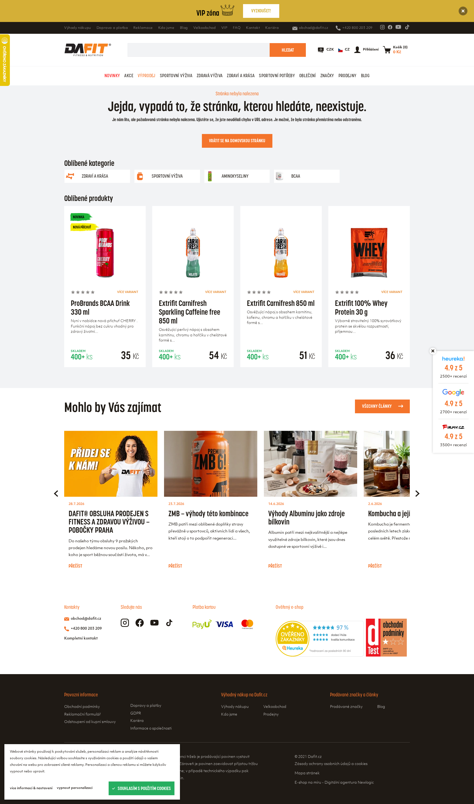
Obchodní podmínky (82, 707)
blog (365, 75)
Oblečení (307, 75)
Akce (128, 75)
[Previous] (56, 493)
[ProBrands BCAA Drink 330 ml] (105, 254)
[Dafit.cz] (87, 50)
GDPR (135, 713)
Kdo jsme (166, 28)
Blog (184, 28)
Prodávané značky (346, 707)
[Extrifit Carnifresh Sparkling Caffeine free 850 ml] (193, 254)
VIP (224, 28)
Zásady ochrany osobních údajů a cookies (331, 764)
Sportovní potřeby (277, 75)
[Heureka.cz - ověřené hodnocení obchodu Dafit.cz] (320, 655)
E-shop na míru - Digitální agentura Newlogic (334, 783)
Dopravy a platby (145, 706)
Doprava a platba (112, 28)
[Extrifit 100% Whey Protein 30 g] (369, 254)
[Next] (417, 493)
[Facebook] (390, 27)
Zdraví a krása (241, 75)
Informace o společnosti (151, 728)
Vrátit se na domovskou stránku (237, 140)
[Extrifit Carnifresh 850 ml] (281, 254)
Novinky (112, 75)
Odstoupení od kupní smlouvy (90, 722)
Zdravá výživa (209, 75)
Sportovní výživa (176, 75)
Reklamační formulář (82, 714)
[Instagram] (382, 27)
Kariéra (272, 28)
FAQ (237, 28)
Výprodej (147, 75)
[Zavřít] (463, 11)
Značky (327, 75)
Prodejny (347, 75)
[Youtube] (398, 27)
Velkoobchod (204, 28)
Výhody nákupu (77, 28)
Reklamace (143, 28)
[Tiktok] (407, 27)
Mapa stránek (307, 773)
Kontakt (253, 28)
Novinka (78, 217)
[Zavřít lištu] (433, 351)
